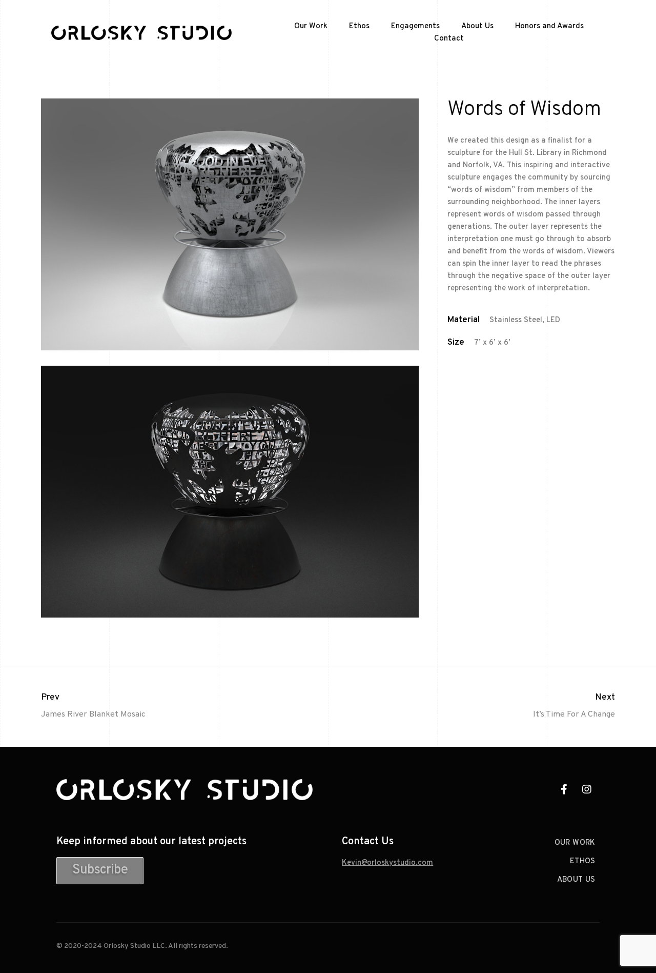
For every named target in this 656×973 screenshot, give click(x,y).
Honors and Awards (549, 26)
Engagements (415, 26)
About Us (477, 26)
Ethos (359, 26)
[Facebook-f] (564, 789)
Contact (449, 39)
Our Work (310, 26)
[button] (100, 870)
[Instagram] (587, 789)
